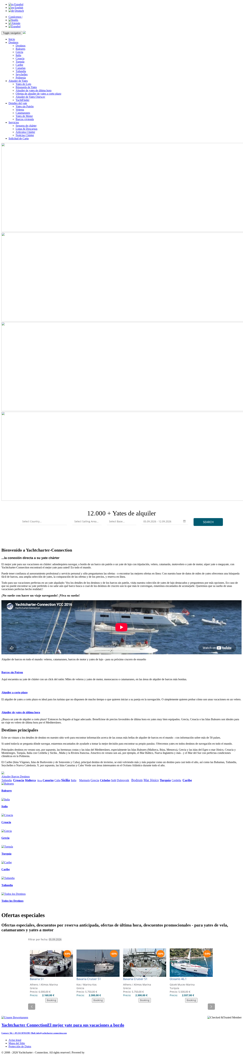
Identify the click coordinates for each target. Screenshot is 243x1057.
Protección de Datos (20, 1046)
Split (113, 780)
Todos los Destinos (12, 900)
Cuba (57, 780)
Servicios (14, 122)
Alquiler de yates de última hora (33, 90)
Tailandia (21, 71)
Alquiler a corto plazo (14, 692)
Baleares (20, 48)
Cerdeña (176, 780)
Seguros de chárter (26, 125)
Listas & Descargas (26, 128)
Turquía (20, 61)
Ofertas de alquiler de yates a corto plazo (38, 93)
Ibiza (39, 780)
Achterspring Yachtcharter (99, 1052)
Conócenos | (15, 16)
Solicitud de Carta (19, 138)
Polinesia (21, 77)
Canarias (20, 68)
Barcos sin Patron (12, 672)
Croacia (20, 58)
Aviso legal (15, 1040)
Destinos (13, 42)
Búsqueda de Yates (26, 87)
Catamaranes (23, 112)
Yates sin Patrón (25, 106)
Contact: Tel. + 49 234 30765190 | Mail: (18, 1033)
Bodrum (137, 780)
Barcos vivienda (25, 119)
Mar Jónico (151, 780)
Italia (18, 55)
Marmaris (84, 780)
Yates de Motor (24, 116)
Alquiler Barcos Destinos (15, 776)
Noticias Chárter (25, 135)
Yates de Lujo (23, 84)
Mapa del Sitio (17, 1043)
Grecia (19, 52)
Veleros (20, 109)
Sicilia (65, 780)
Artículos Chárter (25, 132)
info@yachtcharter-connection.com (51, 1033)
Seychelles (22, 74)
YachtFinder (22, 100)
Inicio (12, 39)
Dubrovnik (123, 780)
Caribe (19, 64)
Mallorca (30, 780)
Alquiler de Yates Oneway (30, 96)
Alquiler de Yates (18, 80)
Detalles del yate (18, 103)
